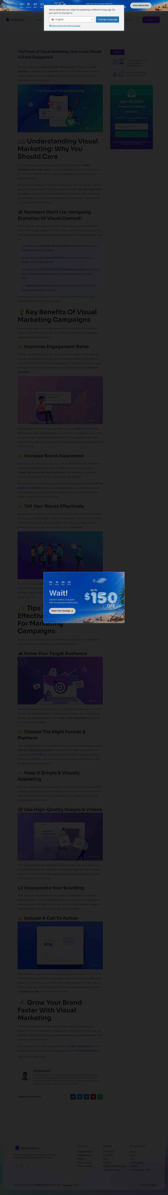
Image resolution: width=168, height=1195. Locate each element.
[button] (122, 574)
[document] (84, 597)
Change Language (107, 19)
